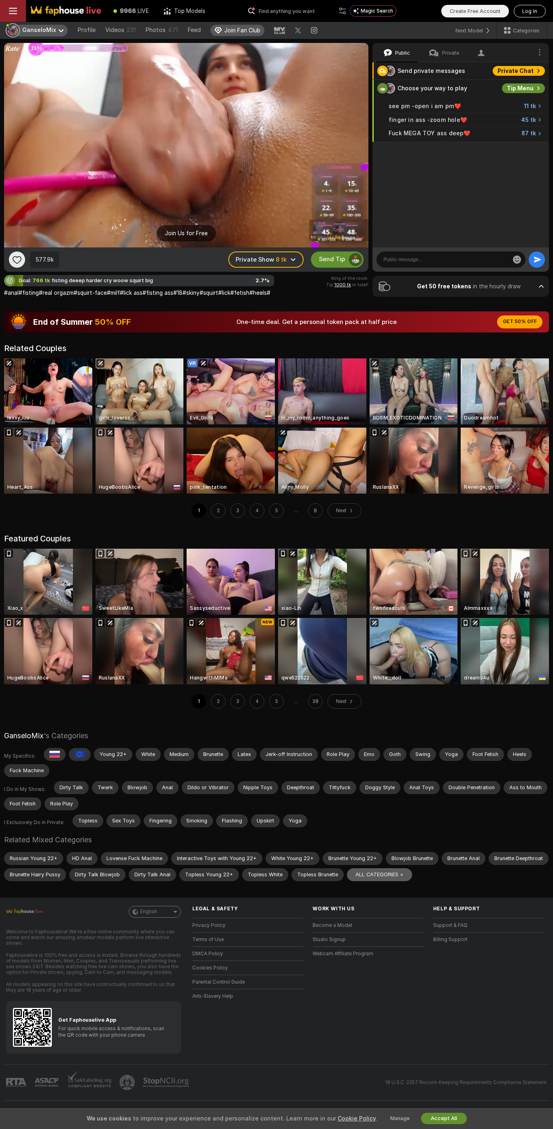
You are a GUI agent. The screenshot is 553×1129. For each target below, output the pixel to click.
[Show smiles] (517, 259)
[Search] (342, 11)
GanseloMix (24, 735)
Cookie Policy (357, 1118)
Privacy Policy (208, 925)
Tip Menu (520, 88)
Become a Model (332, 925)
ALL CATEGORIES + (379, 874)
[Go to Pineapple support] (127, 1082)
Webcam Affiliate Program (343, 953)
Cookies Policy (210, 968)
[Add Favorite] (17, 259)
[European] (80, 754)
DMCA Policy (207, 953)
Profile (86, 30)
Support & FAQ (450, 925)
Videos (120, 30)
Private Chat (516, 71)
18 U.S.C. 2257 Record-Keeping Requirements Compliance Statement (466, 1082)
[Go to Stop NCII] (167, 1082)
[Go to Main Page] (66, 11)
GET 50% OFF (520, 321)
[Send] (537, 259)
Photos (161, 30)
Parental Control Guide (218, 982)
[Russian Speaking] (55, 754)
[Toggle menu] (13, 11)
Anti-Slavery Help (212, 996)
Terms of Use (208, 939)
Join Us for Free (186, 233)
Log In (529, 11)
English (148, 911)
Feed (194, 30)
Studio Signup (329, 939)
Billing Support (450, 939)
